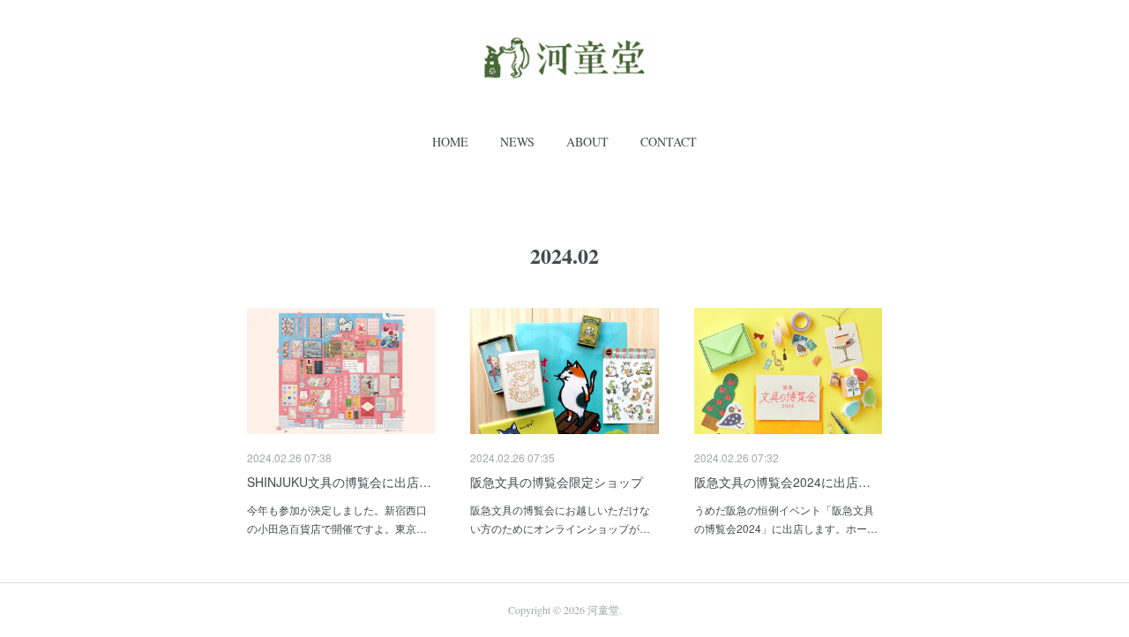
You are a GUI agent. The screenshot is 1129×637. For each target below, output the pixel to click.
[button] (450, 142)
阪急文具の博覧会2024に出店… (782, 482)
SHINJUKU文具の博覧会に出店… (339, 482)
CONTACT (668, 141)
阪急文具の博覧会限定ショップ (556, 482)
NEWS (517, 141)
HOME (450, 141)
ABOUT (587, 141)
